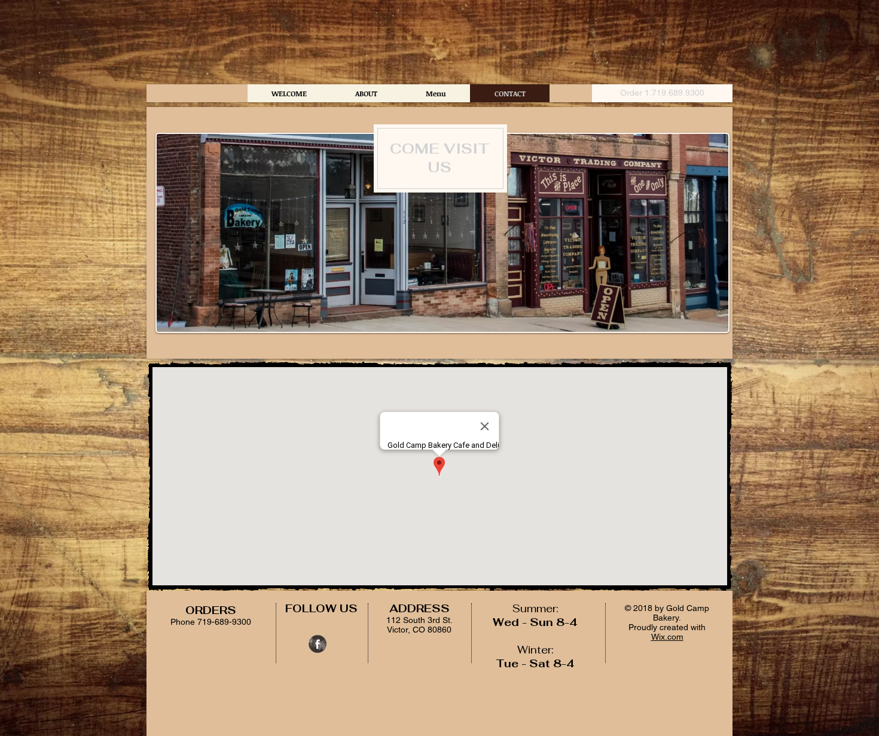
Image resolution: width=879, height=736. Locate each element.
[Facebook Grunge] (317, 644)
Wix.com (667, 637)
